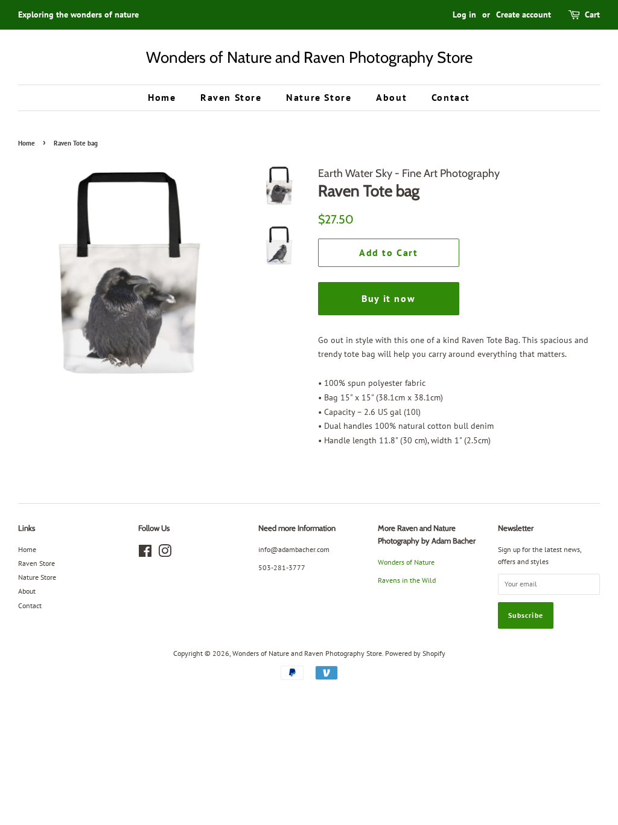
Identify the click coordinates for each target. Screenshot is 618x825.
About (391, 97)
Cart (592, 14)
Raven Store (231, 97)
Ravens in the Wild (407, 580)
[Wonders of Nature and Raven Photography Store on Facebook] (145, 553)
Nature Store (318, 97)
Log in (464, 14)
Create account (523, 14)
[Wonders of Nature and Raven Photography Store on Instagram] (164, 553)
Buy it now (388, 298)
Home (162, 97)
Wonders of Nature (406, 562)
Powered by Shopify (415, 653)
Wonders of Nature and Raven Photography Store (309, 57)
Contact (451, 97)
